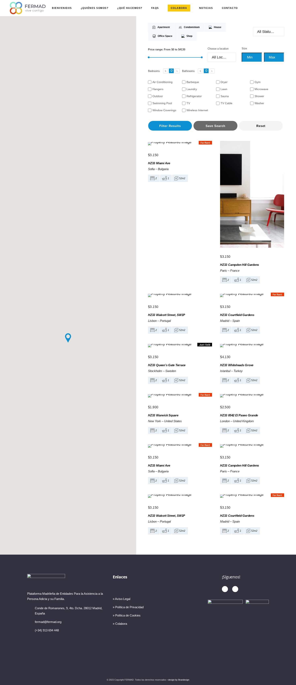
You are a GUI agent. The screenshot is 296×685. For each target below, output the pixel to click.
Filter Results (170, 126)
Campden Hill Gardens (243, 264)
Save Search (215, 126)
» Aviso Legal (121, 599)
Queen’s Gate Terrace (170, 365)
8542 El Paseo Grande (243, 415)
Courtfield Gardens (241, 315)
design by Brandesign (178, 680)
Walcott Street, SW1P (170, 315)
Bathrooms (188, 71)
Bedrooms (154, 71)
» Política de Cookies (127, 615)
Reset (260, 126)
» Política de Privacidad (128, 607)
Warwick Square (167, 415)
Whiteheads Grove (240, 365)
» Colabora (120, 623)
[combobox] (268, 31)
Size (244, 48)
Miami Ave (163, 163)
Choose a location (218, 48)
